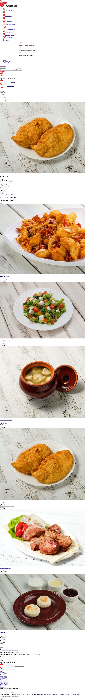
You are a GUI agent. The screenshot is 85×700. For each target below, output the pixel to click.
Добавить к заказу (4, 197)
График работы (6, 62)
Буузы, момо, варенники (5, 680)
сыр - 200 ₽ (3, 185)
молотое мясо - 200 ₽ (6, 183)
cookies (12, 692)
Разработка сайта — (4, 689)
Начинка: (2, 424)
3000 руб (13, 82)
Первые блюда (3, 677)
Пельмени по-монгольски (6, 420)
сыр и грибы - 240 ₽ (5, 186)
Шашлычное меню (4, 682)
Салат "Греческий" (4, 340)
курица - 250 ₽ (4, 188)
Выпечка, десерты (4, 684)
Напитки (2, 687)
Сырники (2, 632)
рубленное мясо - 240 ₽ (6, 181)
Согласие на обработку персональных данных (69, 694)
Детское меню (3, 674)
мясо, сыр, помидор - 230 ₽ (7, 180)
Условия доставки (12, 197)
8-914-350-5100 (10, 86)
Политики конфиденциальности (47, 694)
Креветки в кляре (4, 276)
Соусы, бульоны (3, 685)
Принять (2, 699)
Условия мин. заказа (19, 666)
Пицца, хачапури (4, 683)
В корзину (3, 191)
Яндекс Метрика (14, 696)
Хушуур (2, 502)
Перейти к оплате (14, 650)
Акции (4, 60)
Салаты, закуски (3, 676)
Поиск (3, 67)
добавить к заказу (5, 650)
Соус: (1, 636)
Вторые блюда (3, 679)
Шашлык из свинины (5, 568)
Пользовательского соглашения (33, 694)
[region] (42, 21)
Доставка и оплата (7, 61)
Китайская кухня (4, 678)
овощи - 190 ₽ (4, 184)
